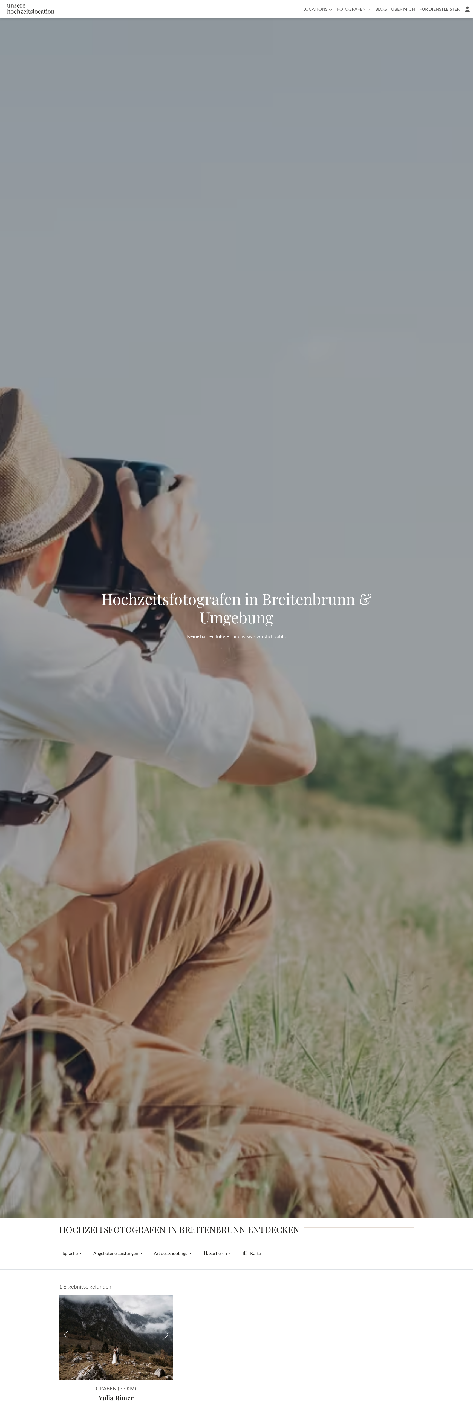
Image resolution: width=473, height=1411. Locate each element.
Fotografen (351, 9)
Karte (255, 1253)
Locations (315, 9)
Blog (381, 9)
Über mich (403, 9)
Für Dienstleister (439, 9)
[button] (467, 9)
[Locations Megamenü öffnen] (330, 9)
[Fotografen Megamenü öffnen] (369, 9)
